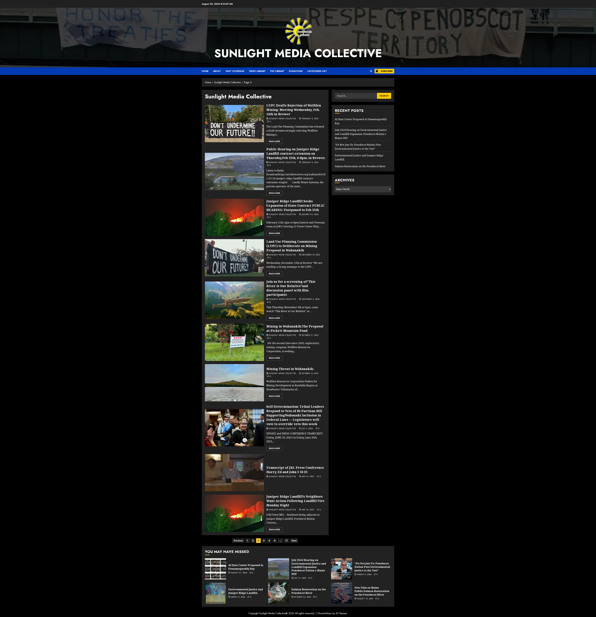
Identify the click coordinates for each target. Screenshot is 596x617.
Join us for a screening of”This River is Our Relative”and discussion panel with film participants (290, 288)
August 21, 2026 (239, 573)
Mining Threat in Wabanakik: (290, 369)
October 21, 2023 (310, 335)
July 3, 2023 (307, 428)
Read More (274, 141)
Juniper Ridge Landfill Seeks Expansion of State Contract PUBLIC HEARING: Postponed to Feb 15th (295, 205)
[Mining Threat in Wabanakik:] (234, 382)
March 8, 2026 (364, 574)
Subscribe (387, 71)
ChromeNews (324, 613)
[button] (371, 71)
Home (205, 71)
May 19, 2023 (308, 476)
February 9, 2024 (310, 119)
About (217, 71)
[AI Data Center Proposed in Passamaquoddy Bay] (215, 568)
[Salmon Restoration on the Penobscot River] (278, 593)
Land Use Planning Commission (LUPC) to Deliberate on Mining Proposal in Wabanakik (291, 245)
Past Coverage (235, 71)
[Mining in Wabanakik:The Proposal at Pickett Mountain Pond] (234, 342)
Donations (296, 71)
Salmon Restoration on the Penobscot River (360, 166)
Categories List (317, 71)
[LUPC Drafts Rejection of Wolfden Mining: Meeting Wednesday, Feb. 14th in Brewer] (234, 123)
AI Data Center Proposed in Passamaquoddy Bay (245, 566)
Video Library (257, 71)
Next (294, 540)
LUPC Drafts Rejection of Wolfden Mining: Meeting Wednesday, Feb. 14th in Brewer (293, 109)
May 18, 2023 (308, 510)
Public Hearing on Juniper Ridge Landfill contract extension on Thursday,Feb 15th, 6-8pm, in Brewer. (295, 153)
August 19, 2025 (365, 599)
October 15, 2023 (310, 373)
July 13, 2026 (300, 578)
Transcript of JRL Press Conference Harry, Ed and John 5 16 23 (295, 469)
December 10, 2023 (311, 255)
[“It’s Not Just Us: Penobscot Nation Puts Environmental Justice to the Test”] (341, 568)
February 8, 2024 (310, 162)
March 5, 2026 (238, 597)
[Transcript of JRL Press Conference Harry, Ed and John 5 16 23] (234, 472)
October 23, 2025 (302, 597)
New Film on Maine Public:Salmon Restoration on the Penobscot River (371, 591)
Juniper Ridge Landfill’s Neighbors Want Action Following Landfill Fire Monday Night (295, 500)
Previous (238, 540)
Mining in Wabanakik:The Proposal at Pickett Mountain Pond (294, 328)
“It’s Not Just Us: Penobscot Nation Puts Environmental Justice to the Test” (372, 567)
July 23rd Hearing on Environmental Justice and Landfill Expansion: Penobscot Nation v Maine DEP (361, 134)
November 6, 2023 (311, 299)
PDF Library (277, 71)
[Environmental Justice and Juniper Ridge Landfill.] (215, 593)
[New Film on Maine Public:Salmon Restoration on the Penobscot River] (341, 593)
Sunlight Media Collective (298, 53)
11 (286, 540)
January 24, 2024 (310, 214)
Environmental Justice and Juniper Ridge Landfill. (245, 591)
